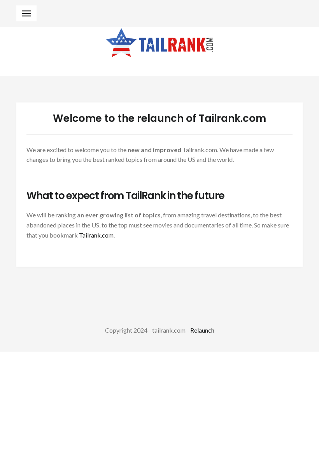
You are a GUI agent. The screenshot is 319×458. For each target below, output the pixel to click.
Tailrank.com (96, 235)
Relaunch (202, 330)
